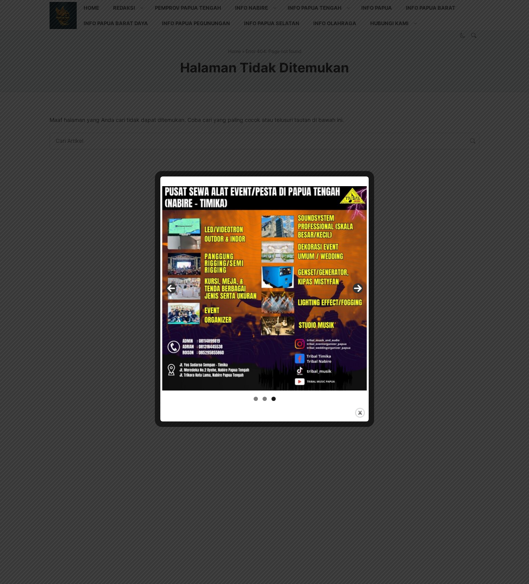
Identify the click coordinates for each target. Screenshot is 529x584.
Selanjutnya (358, 288)
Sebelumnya (171, 288)
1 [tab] (256, 399)
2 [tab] (265, 399)
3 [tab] (273, 399)
